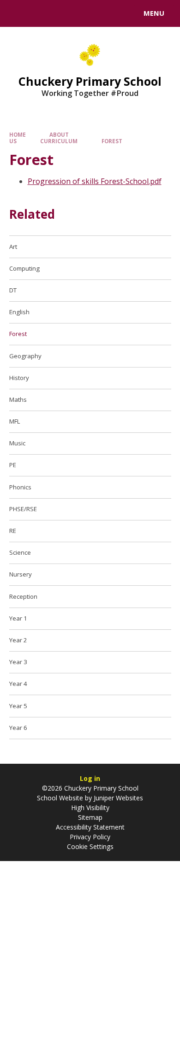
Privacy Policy (90, 836)
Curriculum (59, 141)
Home (17, 134)
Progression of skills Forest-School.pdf (95, 181)
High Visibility (90, 807)
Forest (112, 141)
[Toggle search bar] (17, 13)
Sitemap (90, 817)
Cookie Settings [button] (90, 846)
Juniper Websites (117, 797)
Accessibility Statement (90, 827)
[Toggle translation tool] (40, 13)
